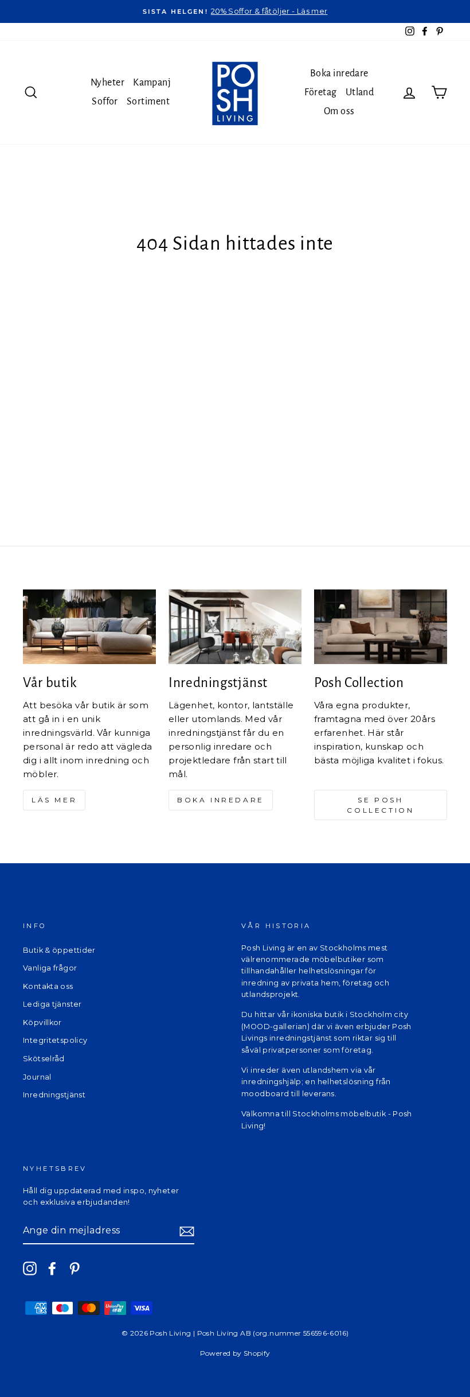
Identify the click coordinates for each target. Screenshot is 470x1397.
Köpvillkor (42, 1022)
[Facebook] (52, 1268)
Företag (320, 92)
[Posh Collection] (380, 626)
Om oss (339, 111)
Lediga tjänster (52, 1004)
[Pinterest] (74, 1268)
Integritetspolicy (55, 1040)
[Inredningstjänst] (235, 626)
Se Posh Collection (380, 804)
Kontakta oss (48, 986)
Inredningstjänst (54, 1095)
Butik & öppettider (59, 950)
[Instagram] (30, 1268)
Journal (37, 1077)
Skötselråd (44, 1058)
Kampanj (152, 82)
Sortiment (148, 101)
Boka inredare (339, 73)
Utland (360, 92)
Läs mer (54, 799)
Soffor (105, 101)
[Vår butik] (89, 626)
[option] (235, 11)
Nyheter (107, 82)
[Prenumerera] (186, 1231)
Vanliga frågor (50, 968)
